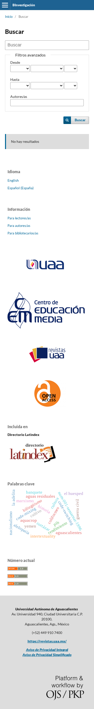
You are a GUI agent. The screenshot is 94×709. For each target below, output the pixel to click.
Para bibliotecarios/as (23, 233)
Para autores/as (19, 226)
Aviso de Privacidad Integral (47, 650)
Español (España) (21, 188)
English (13, 180)
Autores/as (18, 96)
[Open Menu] (5, 5)
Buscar (80, 120)
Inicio (9, 17)
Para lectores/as (19, 218)
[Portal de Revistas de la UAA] (47, 361)
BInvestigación (24, 5)
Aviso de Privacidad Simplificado (47, 655)
